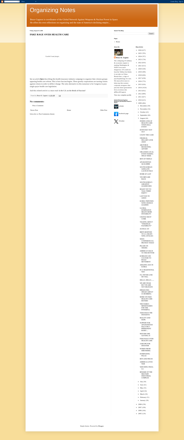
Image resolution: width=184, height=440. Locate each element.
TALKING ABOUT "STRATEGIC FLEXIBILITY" (146, 224)
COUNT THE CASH (147, 135)
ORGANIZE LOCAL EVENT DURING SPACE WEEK (147, 154)
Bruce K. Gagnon (122, 57)
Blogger (101, 426)
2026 (140, 50)
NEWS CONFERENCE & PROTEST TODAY (147, 241)
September (144, 115)
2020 (140, 69)
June (142, 385)
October (143, 112)
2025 (140, 53)
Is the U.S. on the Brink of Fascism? (72, 91)
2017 (140, 78)
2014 (140, 87)
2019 (140, 72)
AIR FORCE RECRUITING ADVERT (145, 147)
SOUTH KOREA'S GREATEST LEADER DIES (146, 184)
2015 (140, 84)
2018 (140, 75)
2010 (140, 100)
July (141, 381)
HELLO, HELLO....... (147, 280)
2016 (140, 81)
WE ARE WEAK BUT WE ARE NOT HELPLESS (146, 285)
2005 (140, 413)
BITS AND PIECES (146, 359)
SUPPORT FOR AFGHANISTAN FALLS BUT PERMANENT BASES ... (146, 326)
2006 (140, 410)
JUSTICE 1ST (144, 229)
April (142, 391)
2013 (140, 91)
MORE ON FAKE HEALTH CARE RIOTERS (146, 299)
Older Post (103, 110)
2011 (140, 97)
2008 (140, 404)
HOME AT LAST (145, 174)
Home (69, 110)
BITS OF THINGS (146, 159)
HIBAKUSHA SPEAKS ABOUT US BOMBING (146, 292)
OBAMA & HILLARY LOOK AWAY (146, 140)
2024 (140, 56)
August (142, 118)
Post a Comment (37, 105)
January (143, 400)
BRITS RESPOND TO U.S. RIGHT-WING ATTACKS (146, 234)
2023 (140, 59)
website (121, 106)
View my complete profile (122, 95)
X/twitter (121, 121)
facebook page (123, 113)
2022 (140, 62)
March (142, 394)
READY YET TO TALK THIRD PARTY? (145, 191)
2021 (140, 66)
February (143, 397)
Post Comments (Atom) (46, 114)
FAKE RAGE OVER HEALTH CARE (49, 34)
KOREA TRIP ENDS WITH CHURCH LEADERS (147, 203)
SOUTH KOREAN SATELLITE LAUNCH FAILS (146, 169)
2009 (140, 103)
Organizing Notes (52, 10)
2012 (140, 94)
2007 (140, 407)
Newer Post (34, 110)
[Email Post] (59, 95)
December (143, 106)
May (142, 388)
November (144, 109)
